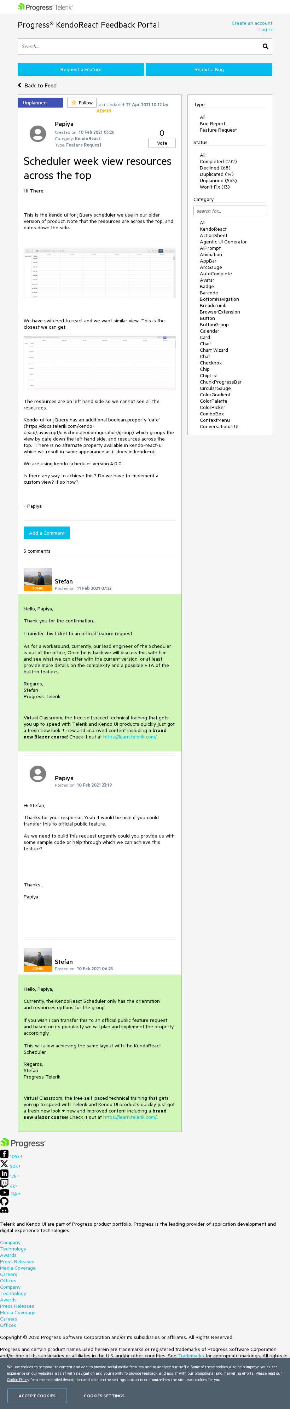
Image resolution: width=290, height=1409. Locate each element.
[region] (145, 1383)
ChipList (209, 375)
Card (205, 337)
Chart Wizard (214, 350)
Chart (206, 343)
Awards (8, 1255)
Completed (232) (218, 161)
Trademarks (191, 1355)
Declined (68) (215, 168)
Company (10, 1242)
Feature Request (218, 130)
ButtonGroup (214, 324)
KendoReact (213, 229)
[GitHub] (4, 1204)
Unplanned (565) (218, 180)
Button (207, 318)
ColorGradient (215, 394)
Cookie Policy (18, 1379)
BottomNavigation (219, 299)
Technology (13, 1249)
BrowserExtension (220, 312)
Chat (205, 356)
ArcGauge (211, 267)
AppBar (208, 261)
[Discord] (4, 1212)
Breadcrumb (213, 305)
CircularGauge (215, 388)
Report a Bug (209, 69)
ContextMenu (215, 420)
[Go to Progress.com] (23, 1146)
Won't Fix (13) (215, 187)
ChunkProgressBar (221, 382)
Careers (8, 1274)
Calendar (209, 331)
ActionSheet (213, 235)
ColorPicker (212, 407)
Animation (211, 254)
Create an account (252, 23)
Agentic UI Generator (223, 241)
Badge (207, 286)
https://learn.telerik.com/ (130, 737)
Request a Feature (81, 69)
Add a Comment (47, 533)
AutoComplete (216, 273)
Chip (205, 369)
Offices (8, 1280)
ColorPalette (213, 401)
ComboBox (212, 413)
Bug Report (212, 123)
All (202, 117)
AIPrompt (210, 248)
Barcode (209, 292)
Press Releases (17, 1261)
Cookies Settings (104, 1395)
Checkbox (211, 363)
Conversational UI (219, 426)
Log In (265, 29)
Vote (162, 143)
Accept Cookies (37, 1395)
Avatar (207, 280)
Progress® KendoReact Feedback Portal (88, 24)
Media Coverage (18, 1268)
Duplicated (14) (217, 174)
